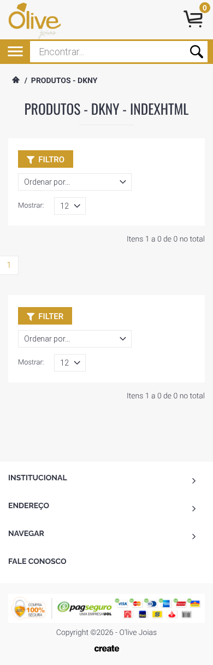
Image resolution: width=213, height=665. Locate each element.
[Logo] (42, 20)
